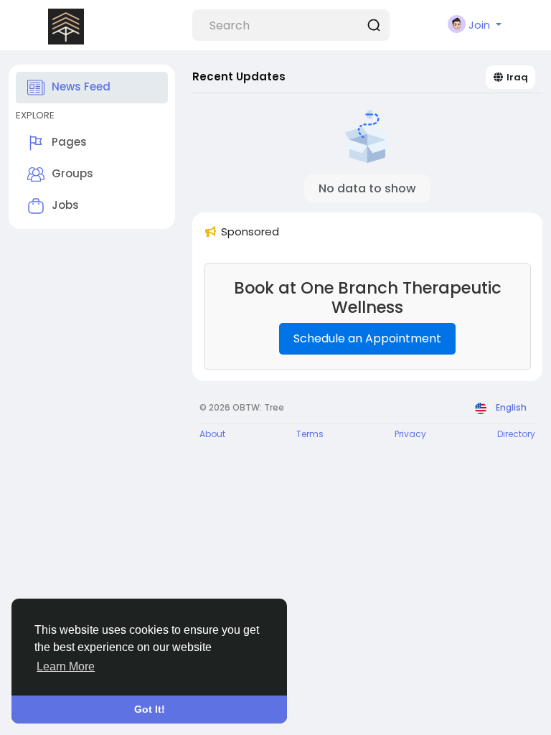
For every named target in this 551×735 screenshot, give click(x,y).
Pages (69, 141)
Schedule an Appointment (367, 338)
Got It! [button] (149, 709)
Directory (516, 434)
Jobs (65, 204)
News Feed (81, 86)
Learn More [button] (66, 666)
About (212, 434)
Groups (72, 173)
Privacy (410, 434)
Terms (310, 434)
